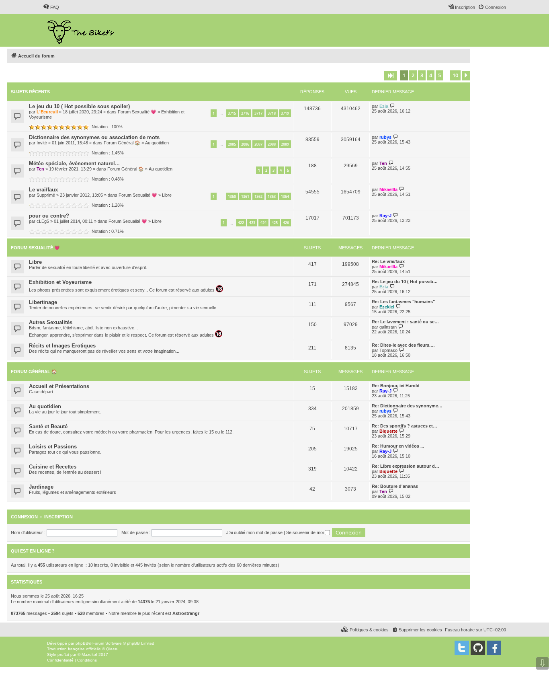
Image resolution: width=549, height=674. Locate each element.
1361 (245, 196)
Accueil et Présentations (59, 386)
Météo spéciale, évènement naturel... (74, 163)
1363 (272, 196)
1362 (258, 196)
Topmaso (388, 350)
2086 (245, 144)
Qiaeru (112, 649)
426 (286, 222)
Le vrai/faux (43, 190)
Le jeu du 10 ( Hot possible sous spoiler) (79, 106)
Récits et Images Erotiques (62, 346)
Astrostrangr (185, 613)
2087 (258, 144)
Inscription (58, 516)
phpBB (82, 643)
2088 (272, 144)
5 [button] (439, 75)
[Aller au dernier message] (392, 106)
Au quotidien (157, 142)
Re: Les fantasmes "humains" (403, 301)
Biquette (388, 431)
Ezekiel (386, 306)
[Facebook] (494, 648)
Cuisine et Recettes (52, 467)
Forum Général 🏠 (122, 142)
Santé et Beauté (48, 426)
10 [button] (455, 75)
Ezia (383, 106)
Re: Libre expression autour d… (405, 466)
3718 (272, 113)
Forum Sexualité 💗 (137, 111)
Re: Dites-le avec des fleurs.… (403, 345)
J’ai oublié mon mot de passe (254, 532)
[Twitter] (462, 648)
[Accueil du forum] (81, 30)
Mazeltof (89, 654)
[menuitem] (51, 7)
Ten (40, 168)
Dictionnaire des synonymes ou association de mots (94, 137)
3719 (285, 113)
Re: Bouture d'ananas (395, 486)
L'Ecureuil (47, 111)
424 (263, 222)
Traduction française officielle (74, 649)
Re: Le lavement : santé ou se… (405, 321)
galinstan (388, 327)
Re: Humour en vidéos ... (398, 446)
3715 (232, 113)
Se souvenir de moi (305, 532)
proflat (63, 654)
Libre (167, 195)
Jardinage (41, 487)
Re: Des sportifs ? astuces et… (404, 425)
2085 (232, 144)
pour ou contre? (49, 216)
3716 (245, 113)
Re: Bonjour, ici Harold (396, 385)
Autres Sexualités (50, 322)
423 (252, 222)
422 (241, 222)
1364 (285, 196)
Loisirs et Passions (53, 447)
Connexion (24, 516)
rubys (385, 137)
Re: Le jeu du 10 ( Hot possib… (405, 281)
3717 (258, 113)
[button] (390, 75)
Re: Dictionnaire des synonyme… (407, 405)
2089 (285, 144)
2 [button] (413, 75)
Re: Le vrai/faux (388, 261)
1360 (232, 196)
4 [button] (430, 75)
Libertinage (43, 302)
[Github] (478, 648)
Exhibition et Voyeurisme (60, 282)
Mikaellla (388, 189)
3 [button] (421, 75)
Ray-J (385, 215)
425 (275, 222)
